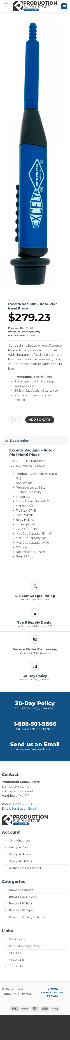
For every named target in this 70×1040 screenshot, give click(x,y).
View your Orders (20, 861)
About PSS (16, 952)
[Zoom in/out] (3, 1018)
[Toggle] (6, 441)
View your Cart (18, 847)
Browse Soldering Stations (26, 917)
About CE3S (17, 959)
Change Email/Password (25, 867)
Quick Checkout (19, 840)
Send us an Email (35, 744)
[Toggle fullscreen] (14, 1018)
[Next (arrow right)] (14, 1033)
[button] (6, 6)
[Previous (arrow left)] (3, 1033)
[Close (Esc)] (35, 1018)
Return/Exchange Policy (25, 946)
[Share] (24, 1018)
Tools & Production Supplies (36, 300)
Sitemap (26, 994)
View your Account (21, 854)
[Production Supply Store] (35, 6)
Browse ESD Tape (21, 910)
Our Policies (17, 939)
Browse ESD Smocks (23, 896)
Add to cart (40, 419)
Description (19, 441)
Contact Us (16, 966)
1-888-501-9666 (35, 724)
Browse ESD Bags (20, 903)
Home (11, 300)
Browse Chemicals (21, 890)
